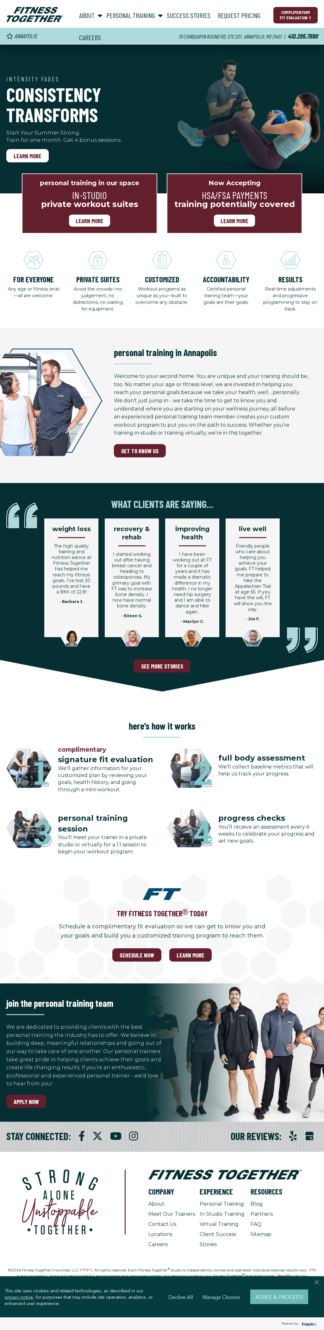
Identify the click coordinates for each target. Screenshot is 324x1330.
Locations (160, 1234)
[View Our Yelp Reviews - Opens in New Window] (293, 1136)
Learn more (89, 220)
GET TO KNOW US (140, 451)
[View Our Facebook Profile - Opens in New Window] (81, 1136)
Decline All (180, 1296)
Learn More (27, 156)
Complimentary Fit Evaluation (295, 14)
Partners (262, 1214)
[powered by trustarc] (308, 1324)
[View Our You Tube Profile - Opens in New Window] (116, 1136)
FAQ (256, 1224)
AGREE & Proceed (279, 1296)
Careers (158, 1244)
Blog (257, 1204)
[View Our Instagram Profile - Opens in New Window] (133, 1136)
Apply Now (26, 1101)
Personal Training (222, 1204)
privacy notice (19, 1297)
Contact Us (162, 1224)
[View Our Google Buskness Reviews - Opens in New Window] (309, 1137)
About (156, 1204)
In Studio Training (222, 1214)
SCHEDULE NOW (137, 955)
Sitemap (261, 1234)
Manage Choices (221, 1296)
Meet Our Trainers (171, 1214)
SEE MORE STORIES (162, 666)
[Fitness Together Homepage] (34, 14)
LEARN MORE (190, 955)
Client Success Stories (218, 1239)
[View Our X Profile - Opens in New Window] (97, 1136)
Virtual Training (219, 1224)
